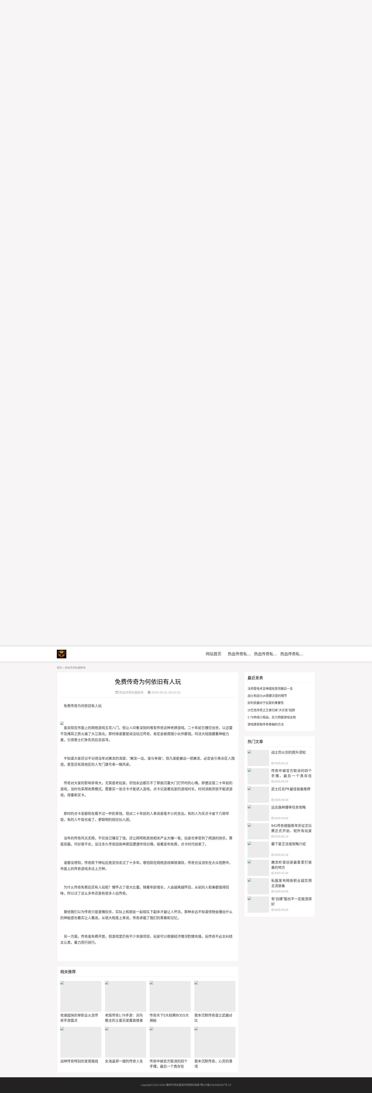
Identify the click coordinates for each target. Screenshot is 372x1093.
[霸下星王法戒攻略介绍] (258, 850)
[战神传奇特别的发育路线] (80, 1042)
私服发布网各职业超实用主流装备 (291, 883)
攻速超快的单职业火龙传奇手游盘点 (79, 1017)
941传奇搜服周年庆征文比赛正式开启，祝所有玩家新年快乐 (291, 831)
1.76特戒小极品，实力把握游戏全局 (272, 717)
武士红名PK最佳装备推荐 (290, 789)
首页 (59, 667)
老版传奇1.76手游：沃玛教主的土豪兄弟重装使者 (124, 1017)
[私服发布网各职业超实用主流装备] (258, 886)
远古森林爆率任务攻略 (288, 807)
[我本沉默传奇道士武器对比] (215, 996)
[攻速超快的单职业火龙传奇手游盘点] (80, 996)
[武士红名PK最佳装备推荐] (258, 795)
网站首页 (213, 654)
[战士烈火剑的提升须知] (258, 758)
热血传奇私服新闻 (240, 654)
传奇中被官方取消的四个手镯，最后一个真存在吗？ (169, 1066)
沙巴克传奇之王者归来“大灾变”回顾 (271, 710)
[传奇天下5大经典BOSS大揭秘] (170, 996)
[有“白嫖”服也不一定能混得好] (258, 904)
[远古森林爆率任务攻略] (258, 813)
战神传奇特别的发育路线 (79, 1061)
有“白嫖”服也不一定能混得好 (291, 901)
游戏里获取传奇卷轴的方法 (266, 724)
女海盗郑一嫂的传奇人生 (124, 1061)
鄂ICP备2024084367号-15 (215, 1085)
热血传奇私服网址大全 (266, 654)
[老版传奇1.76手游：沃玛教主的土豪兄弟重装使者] (125, 996)
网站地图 (194, 1085)
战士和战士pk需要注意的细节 (267, 695)
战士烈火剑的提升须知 (288, 752)
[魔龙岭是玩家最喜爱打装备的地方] (258, 868)
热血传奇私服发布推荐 (292, 654)
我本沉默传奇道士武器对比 (213, 1017)
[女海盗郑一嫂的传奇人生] (125, 1042)
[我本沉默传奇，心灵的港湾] (215, 1042)
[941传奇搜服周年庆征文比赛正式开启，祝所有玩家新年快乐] (258, 831)
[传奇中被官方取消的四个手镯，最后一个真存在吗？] (170, 1042)
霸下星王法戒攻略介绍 (288, 844)
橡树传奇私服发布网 (75, 654)
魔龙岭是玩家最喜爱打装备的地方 (291, 864)
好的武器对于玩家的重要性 (266, 702)
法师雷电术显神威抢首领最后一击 (270, 688)
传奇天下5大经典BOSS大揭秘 (169, 1017)
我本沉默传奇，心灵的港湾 (213, 1063)
